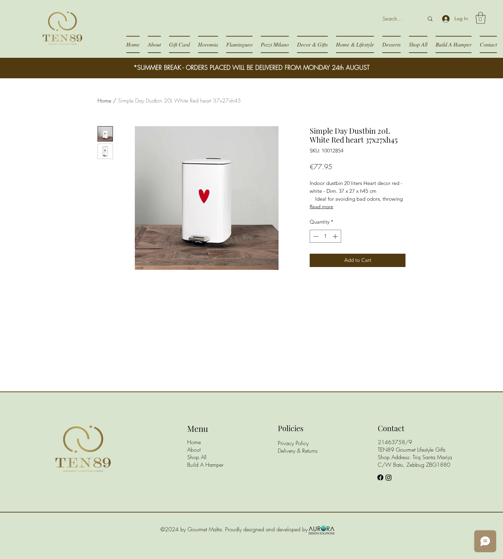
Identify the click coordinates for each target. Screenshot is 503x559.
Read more (321, 206)
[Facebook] (380, 477)
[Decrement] (315, 236)
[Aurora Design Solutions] (321, 529)
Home (104, 100)
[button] (481, 18)
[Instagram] (388, 477)
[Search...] (430, 19)
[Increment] (335, 236)
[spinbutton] (325, 236)
